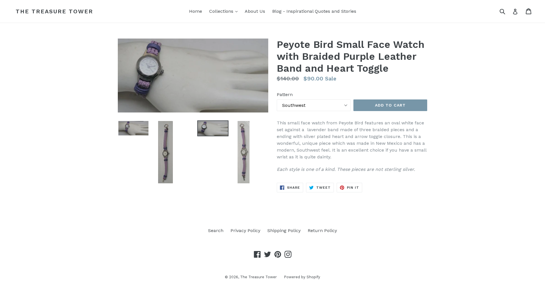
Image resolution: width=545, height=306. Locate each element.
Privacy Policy (245, 230)
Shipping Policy (284, 230)
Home (195, 11)
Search (215, 230)
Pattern (285, 94)
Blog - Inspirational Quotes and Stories (314, 11)
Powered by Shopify (302, 277)
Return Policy (322, 230)
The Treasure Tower (54, 11)
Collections (224, 11)
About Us (255, 11)
